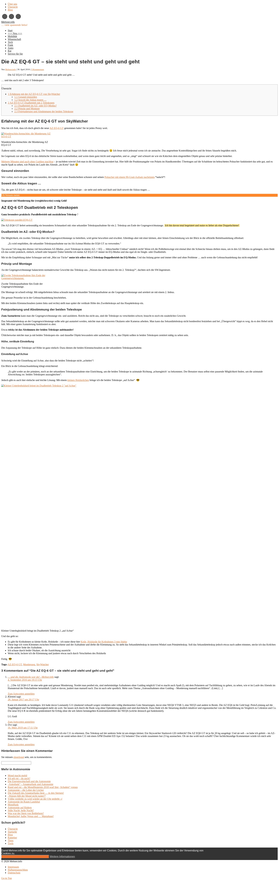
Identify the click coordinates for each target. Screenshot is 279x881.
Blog (10, 9)
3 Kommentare (37, 69)
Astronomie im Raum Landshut (24, 801)
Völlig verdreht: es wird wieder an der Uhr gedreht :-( (35, 798)
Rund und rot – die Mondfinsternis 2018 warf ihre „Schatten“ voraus (43, 787)
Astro (10, 48)
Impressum (13, 866)
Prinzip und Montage (27, 108)
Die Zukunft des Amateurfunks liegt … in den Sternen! (36, 793)
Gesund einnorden (25, 97)
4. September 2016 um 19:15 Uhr (25, 679)
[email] (11, 16)
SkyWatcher (42, 664)
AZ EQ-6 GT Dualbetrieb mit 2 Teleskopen (31, 102)
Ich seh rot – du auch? (19, 778)
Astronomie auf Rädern (20, 807)
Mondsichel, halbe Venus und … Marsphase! (31, 816)
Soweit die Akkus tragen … (30, 99)
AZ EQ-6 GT (57, 128)
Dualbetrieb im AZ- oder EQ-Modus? (35, 105)
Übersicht (13, 6)
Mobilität (12, 36)
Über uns (12, 4)
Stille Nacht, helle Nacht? (21, 810)
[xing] (4, 16)
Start (10, 30)
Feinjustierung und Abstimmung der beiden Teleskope (43, 111)
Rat (9, 50)
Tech (10, 42)
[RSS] (18, 16)
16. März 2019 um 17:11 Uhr (23, 727)
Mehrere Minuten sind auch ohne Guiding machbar (27, 161)
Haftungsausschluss (18, 869)
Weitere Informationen (62, 856)
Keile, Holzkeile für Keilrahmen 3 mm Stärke (104, 641)
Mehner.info (8, 22)
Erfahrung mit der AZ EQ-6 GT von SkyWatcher (34, 94)
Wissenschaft (14, 39)
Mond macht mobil (17, 775)
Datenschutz (14, 872)
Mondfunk (13, 804)
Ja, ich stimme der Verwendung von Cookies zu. (25, 856)
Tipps (10, 840)
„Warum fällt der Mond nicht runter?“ (27, 796)
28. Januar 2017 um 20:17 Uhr (23, 699)
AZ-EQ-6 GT (15, 664)
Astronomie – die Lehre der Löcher (26, 790)
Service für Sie (15, 53)
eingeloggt (18, 757)
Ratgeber (12, 837)
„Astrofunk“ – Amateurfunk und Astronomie (30, 784)
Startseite (12, 831)
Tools (10, 843)
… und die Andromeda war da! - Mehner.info (31, 677)
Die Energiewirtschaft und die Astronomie (29, 781)
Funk (10, 45)
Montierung (29, 664)
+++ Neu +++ (15, 33)
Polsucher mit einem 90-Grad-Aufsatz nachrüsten (129, 177)
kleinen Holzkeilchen (78, 380)
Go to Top (6, 878)
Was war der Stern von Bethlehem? (26, 813)
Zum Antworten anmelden (21, 693)
